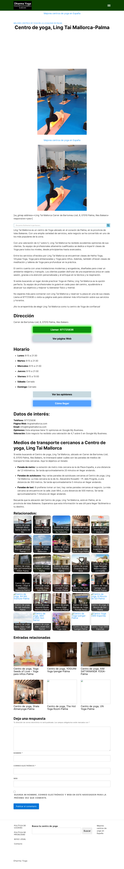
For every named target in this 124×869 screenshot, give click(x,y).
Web (16, 778)
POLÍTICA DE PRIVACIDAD (20, 833)
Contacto (18, 844)
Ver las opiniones (62, 394)
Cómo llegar (62, 403)
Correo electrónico (25, 766)
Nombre (18, 753)
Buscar (87, 831)
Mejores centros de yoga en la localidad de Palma (38, 23)
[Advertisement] (62, 51)
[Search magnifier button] (108, 225)
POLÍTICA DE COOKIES (20, 827)
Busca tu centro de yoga (45, 826)
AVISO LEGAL (20, 839)
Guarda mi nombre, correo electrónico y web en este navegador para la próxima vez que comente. (60, 796)
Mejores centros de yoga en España (62, 13)
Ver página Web (62, 338)
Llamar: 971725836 (62, 329)
